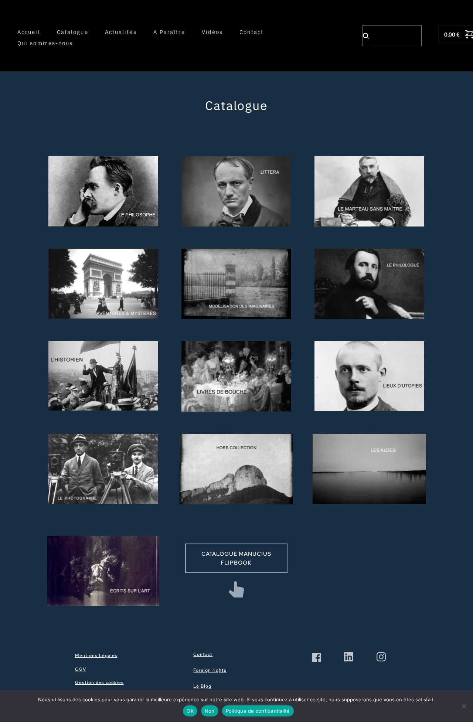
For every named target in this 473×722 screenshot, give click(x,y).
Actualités (121, 31)
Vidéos (212, 31)
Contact (251, 31)
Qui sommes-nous (45, 43)
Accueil (28, 31)
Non (210, 711)
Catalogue (72, 31)
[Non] (463, 706)
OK (190, 711)
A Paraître (169, 31)
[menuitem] (129, 656)
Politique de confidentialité (258, 711)
